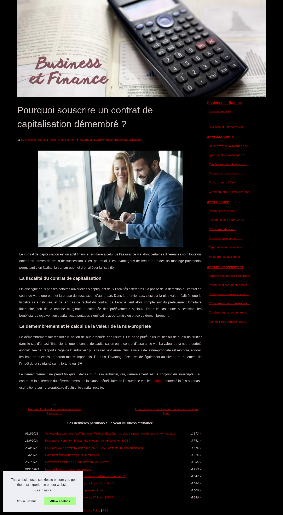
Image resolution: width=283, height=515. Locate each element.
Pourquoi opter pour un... (225, 238)
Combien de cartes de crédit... (228, 312)
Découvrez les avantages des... (229, 145)
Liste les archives (220, 111)
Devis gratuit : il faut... (223, 182)
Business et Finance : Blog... (227, 126)
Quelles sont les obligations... (228, 164)
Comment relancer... (222, 229)
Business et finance (33, 139)
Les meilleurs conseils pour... (228, 321)
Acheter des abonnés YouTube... (230, 275)
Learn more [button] (43, 490)
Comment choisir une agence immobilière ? (73, 454)
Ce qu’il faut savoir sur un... (227, 173)
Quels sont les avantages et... (228, 155)
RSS (105, 510)
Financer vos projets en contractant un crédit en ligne (166, 411)
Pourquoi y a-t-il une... (223, 210)
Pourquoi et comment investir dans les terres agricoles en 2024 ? (88, 440)
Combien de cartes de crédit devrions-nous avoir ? (78, 461)
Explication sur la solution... (226, 247)
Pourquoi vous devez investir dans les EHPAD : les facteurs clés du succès (94, 447)
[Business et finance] (141, 48)
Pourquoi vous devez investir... (229, 294)
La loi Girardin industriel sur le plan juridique (74, 490)
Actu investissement (63, 139)
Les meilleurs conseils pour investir (68, 469)
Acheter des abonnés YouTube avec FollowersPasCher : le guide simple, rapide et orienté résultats (110, 433)
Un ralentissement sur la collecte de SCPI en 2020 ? (79, 497)
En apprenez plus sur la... (225, 256)
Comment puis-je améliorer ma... (230, 191)
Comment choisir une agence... (229, 303)
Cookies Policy (91, 510)
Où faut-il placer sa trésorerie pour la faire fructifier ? (79, 483)
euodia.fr (157, 381)
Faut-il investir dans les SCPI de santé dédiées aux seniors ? (85, 476)
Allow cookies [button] (60, 501)
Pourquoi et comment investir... (229, 284)
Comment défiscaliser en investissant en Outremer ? (54, 411)
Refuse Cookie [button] (26, 501)
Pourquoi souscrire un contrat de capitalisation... (111, 139)
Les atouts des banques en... (228, 220)
